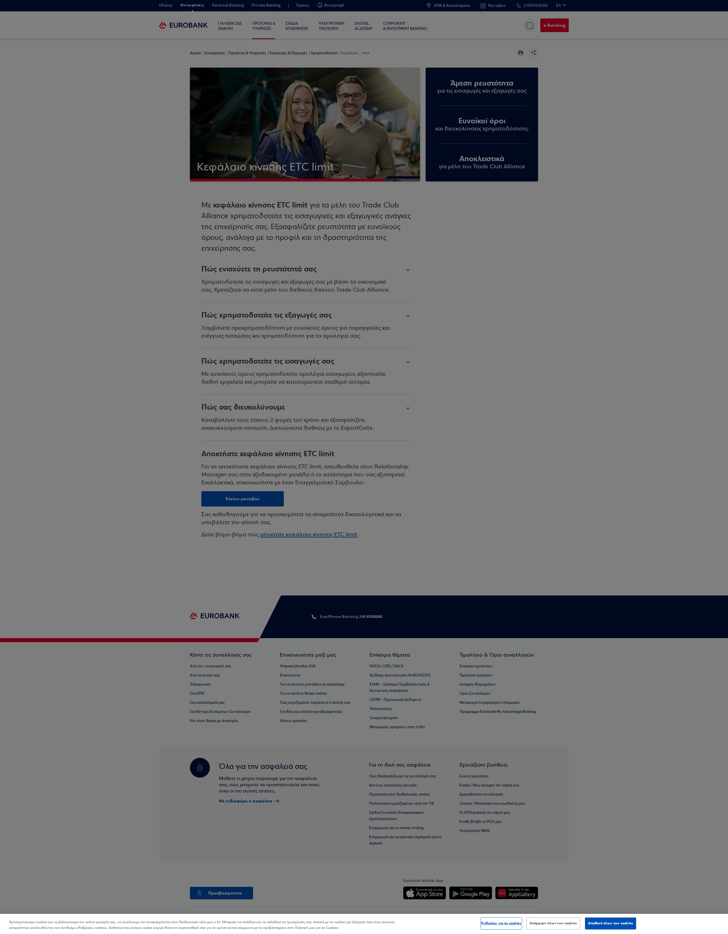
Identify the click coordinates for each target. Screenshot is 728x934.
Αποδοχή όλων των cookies (610, 923)
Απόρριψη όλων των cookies (553, 923)
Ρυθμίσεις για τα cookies (501, 923)
